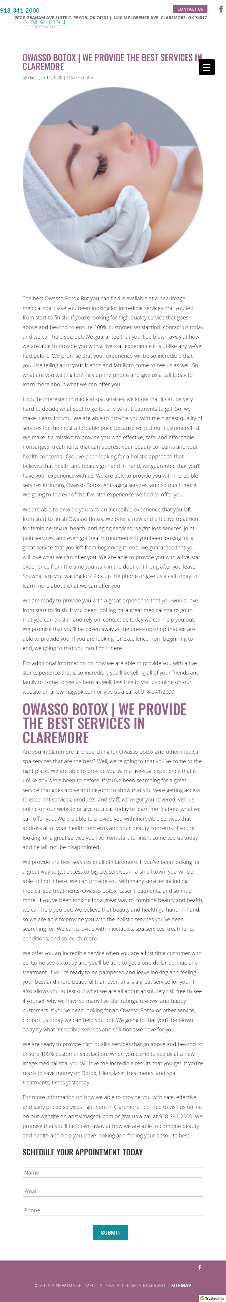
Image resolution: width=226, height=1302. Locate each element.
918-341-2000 (19, 10)
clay (31, 77)
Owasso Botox (80, 77)
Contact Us (190, 9)
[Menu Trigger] (207, 67)
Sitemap (181, 1285)
